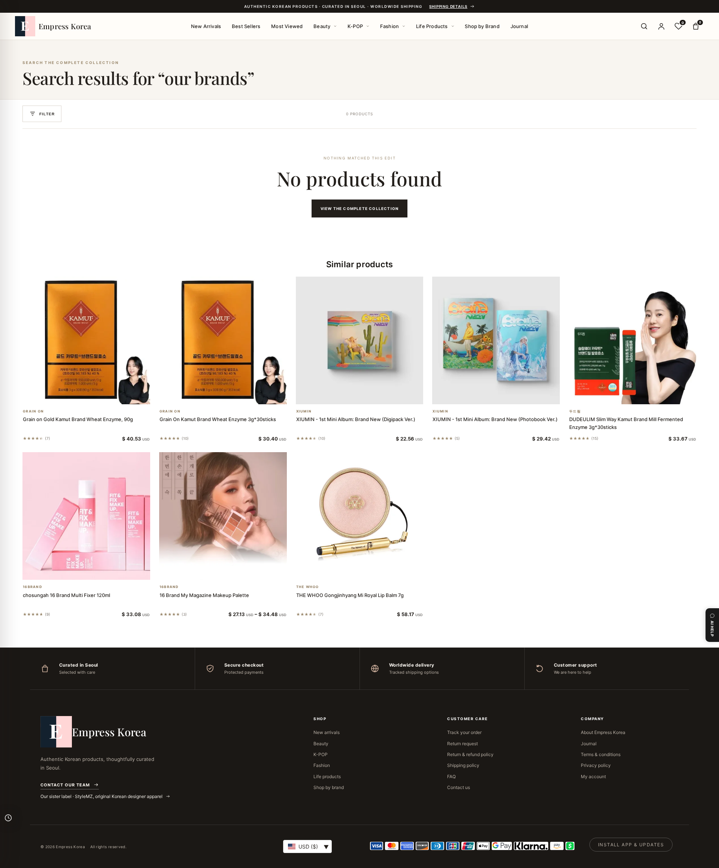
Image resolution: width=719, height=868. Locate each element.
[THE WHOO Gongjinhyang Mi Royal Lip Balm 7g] (360, 516)
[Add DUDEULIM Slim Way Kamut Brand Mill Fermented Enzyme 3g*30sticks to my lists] (642, 394)
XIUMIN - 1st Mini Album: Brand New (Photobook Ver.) (495, 419)
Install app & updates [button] (631, 844)
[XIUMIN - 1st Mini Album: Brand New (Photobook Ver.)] (496, 340)
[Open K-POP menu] (367, 26)
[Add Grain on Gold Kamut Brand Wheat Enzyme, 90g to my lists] (95, 394)
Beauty (321, 26)
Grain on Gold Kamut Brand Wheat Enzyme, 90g (78, 419)
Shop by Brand (482, 26)
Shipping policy (463, 765)
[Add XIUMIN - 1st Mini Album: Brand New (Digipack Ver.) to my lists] (368, 394)
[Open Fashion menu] (403, 26)
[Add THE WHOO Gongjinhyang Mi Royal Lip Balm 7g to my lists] (368, 570)
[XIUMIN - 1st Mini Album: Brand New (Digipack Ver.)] (360, 340)
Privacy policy (596, 765)
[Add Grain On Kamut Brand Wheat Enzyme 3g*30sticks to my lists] (232, 394)
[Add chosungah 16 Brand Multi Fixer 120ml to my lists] (95, 570)
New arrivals (326, 732)
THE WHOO (307, 587)
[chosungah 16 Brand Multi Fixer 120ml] (86, 516)
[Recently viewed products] (8, 818)
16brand (32, 587)
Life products (327, 776)
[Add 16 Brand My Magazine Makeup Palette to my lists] (232, 570)
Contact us (458, 787)
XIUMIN (304, 411)
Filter (47, 114)
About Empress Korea (603, 732)
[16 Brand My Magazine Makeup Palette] (223, 516)
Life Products (432, 26)
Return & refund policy (470, 754)
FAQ (451, 776)
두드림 (575, 411)
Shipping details (448, 6)
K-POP (355, 26)
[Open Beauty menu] (335, 26)
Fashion (389, 26)
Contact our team (65, 785)
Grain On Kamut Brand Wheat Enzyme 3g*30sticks (218, 419)
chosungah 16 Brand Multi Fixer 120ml (66, 595)
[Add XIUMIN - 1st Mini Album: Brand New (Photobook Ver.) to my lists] (505, 394)
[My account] (661, 26)
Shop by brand (328, 787)
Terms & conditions (601, 754)
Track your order (464, 732)
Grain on (33, 411)
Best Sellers (246, 26)
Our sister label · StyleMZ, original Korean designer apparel (102, 796)
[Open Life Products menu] (452, 26)
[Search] (644, 26)
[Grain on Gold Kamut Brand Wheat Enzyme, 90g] (86, 340)
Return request (462, 743)
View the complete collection (360, 208)
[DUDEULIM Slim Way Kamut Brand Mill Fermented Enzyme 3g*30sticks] (633, 340)
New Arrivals (206, 26)
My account (593, 776)
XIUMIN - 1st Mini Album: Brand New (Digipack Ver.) (355, 419)
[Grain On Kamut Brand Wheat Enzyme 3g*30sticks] (223, 340)
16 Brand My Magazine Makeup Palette (204, 595)
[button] (77, 394)
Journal (519, 26)
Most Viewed (287, 26)
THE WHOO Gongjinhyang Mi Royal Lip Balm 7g (350, 595)
